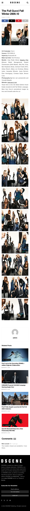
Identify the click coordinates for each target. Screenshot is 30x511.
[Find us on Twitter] (4, 500)
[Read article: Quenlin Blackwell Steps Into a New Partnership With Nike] (15, 420)
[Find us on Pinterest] (10, 500)
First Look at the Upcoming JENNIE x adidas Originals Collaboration (13, 364)
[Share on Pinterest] (19, 20)
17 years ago (15, 443)
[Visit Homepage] (15, 2)
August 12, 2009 (6, 17)
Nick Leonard (5, 444)
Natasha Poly (24, 60)
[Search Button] (27, 2)
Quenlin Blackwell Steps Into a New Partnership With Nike (12, 429)
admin (15, 338)
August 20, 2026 (6, 389)
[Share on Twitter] (12, 20)
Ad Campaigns (6, 360)
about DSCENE (8, 478)
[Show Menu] (2, 2)
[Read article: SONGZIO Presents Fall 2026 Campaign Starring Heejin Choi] (15, 376)
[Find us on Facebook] (1, 500)
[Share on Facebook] (5, 20)
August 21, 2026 (6, 367)
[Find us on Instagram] (7, 500)
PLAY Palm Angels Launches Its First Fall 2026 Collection (14, 408)
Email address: (15, 489)
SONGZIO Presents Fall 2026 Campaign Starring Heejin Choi (14, 386)
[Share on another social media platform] (25, 20)
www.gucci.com (12, 82)
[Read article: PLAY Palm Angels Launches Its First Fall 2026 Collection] (15, 398)
